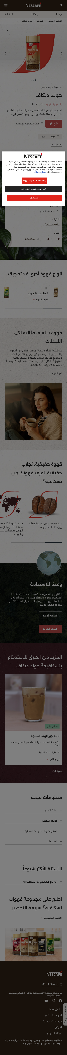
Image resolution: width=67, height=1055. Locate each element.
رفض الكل (34, 198)
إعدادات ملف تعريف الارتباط (34, 180)
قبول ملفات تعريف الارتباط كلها (33, 189)
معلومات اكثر (40, 172)
